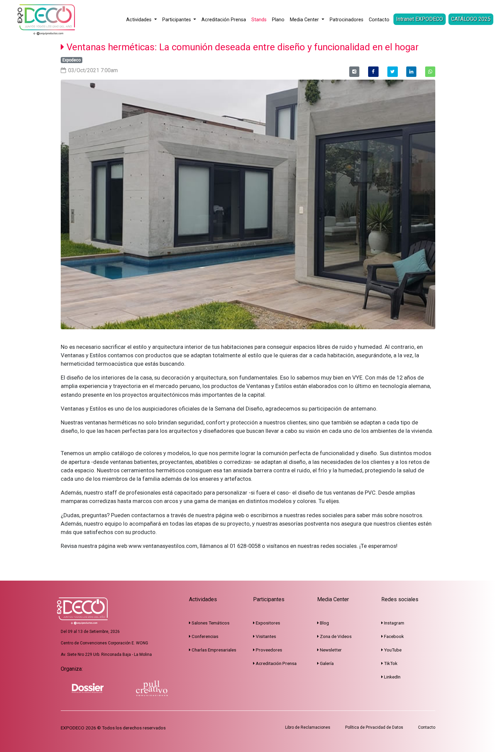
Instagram (393, 622)
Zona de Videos (335, 636)
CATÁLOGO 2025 (471, 19)
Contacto (379, 20)
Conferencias (204, 636)
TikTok (390, 663)
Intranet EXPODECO (419, 19)
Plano (278, 20)
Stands (259, 20)
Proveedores (268, 649)
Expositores (267, 622)
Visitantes (265, 636)
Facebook (393, 636)
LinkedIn (392, 676)
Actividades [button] (139, 20)
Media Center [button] (305, 20)
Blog (324, 622)
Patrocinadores (346, 20)
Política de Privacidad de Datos (374, 727)
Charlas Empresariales (213, 649)
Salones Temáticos (210, 622)
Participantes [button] (177, 20)
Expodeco (71, 60)
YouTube (392, 649)
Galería (326, 663)
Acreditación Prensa (223, 20)
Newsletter (330, 649)
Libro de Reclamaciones (307, 727)
